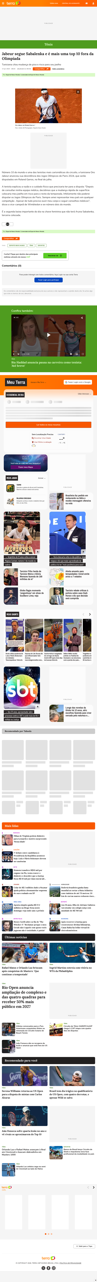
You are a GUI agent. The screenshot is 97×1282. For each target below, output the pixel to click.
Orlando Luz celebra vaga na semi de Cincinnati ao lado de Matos (31, 1168)
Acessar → (42, 478)
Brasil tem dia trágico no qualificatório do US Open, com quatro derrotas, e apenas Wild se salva (71, 1094)
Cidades (16, 884)
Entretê (64, 902)
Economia (64, 919)
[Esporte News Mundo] (7, 224)
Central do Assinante (70, 3)
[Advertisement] (67, 1046)
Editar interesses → (84, 394)
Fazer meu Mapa (25, 467)
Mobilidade (65, 884)
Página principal (13, 3)
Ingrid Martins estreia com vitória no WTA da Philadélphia (70, 969)
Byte (15, 867)
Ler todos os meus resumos (48, 424)
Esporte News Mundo (17, 245)
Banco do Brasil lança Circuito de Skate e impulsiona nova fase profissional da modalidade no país (79, 1151)
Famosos (16, 833)
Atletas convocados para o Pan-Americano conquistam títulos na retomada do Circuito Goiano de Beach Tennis (30, 1029)
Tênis (31, 245)
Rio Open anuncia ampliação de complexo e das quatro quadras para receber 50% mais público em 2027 (24, 997)
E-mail (87, 3)
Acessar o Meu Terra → (38, 382)
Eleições (17, 850)
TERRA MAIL (54, 3)
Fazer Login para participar (48, 280)
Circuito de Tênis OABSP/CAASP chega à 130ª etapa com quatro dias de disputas (78, 1028)
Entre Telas (18, 919)
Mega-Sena (17, 902)
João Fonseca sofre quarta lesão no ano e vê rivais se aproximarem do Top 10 (24, 1132)
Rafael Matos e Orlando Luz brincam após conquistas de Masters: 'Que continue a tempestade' (22, 971)
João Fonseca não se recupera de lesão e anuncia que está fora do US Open (31, 1045)
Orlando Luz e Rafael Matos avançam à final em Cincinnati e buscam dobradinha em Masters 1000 (24, 1152)
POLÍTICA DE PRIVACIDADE (70, 1263)
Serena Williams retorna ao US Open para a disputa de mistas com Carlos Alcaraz (22, 1094)
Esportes (41, 245)
